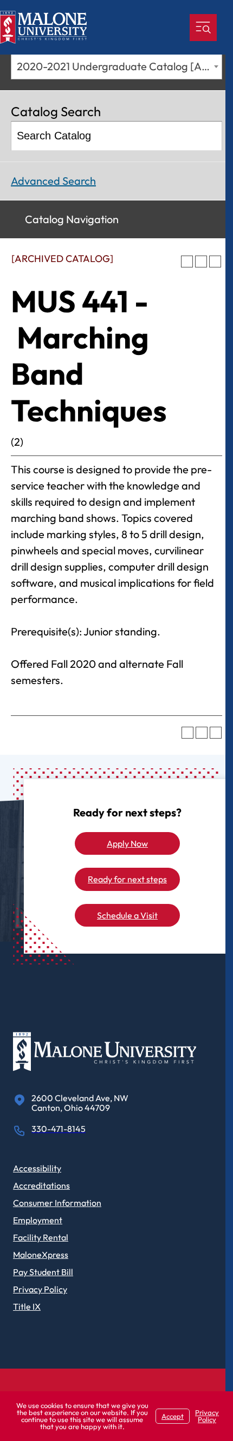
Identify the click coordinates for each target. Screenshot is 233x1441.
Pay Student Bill (43, 1271)
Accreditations (41, 1185)
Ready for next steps (127, 879)
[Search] (208, 136)
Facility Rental (40, 1237)
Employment (37, 1220)
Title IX (27, 1306)
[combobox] (116, 65)
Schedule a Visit (127, 915)
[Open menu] (203, 27)
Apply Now (127, 843)
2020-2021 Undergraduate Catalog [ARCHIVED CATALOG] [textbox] (119, 66)
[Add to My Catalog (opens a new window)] (187, 261)
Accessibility (37, 1168)
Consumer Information (57, 1202)
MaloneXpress (40, 1254)
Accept (172, 1416)
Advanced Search (53, 180)
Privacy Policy (40, 1289)
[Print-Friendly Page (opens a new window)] (201, 261)
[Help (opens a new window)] (215, 261)
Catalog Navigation (72, 219)
